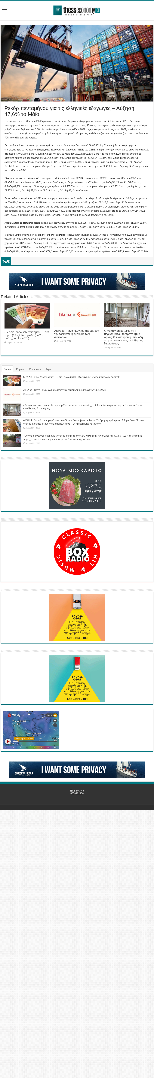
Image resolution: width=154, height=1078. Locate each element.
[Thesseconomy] (77, 9)
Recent (7, 369)
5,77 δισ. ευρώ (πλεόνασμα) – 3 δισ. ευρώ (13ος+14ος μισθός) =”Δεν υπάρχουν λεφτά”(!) (27, 335)
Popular (20, 369)
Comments (35, 369)
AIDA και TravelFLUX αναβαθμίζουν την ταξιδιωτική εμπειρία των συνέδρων (76, 334)
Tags (48, 369)
